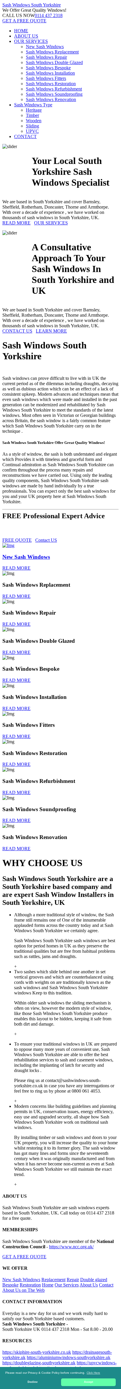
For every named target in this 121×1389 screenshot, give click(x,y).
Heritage (34, 110)
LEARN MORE (51, 330)
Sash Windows (31, 4)
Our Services (67, 1284)
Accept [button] (88, 1381)
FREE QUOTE (17, 540)
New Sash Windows (45, 46)
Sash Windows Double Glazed (54, 62)
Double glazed (93, 1279)
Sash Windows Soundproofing (54, 94)
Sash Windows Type (33, 104)
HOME (21, 30)
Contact (106, 1284)
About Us (89, 1284)
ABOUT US (26, 35)
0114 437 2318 (49, 15)
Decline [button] (33, 1381)
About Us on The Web (23, 1290)
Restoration (30, 1284)
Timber (32, 115)
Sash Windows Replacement (52, 51)
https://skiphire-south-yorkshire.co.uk (36, 1352)
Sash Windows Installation (50, 73)
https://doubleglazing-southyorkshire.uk (38, 1362)
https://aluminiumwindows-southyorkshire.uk (68, 1357)
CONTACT (25, 136)
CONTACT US (17, 330)
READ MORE (16, 222)
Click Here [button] (93, 1372)
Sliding (32, 125)
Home (47, 1284)
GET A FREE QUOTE (24, 20)
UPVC (32, 131)
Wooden (33, 120)
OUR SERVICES (31, 41)
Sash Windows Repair (46, 57)
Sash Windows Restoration (51, 83)
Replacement (53, 1279)
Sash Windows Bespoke (48, 67)
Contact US (46, 540)
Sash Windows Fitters (46, 78)
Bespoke (10, 1284)
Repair (73, 1279)
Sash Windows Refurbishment (54, 88)
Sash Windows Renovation (51, 99)
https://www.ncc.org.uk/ (71, 1246)
